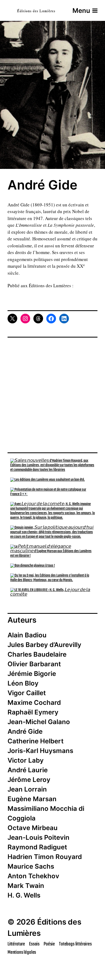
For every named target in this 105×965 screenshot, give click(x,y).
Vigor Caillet (27, 693)
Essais (34, 944)
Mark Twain (26, 886)
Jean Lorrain (27, 789)
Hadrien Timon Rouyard (45, 857)
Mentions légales (22, 952)
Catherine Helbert (36, 741)
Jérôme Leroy (29, 780)
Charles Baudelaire (37, 654)
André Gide (25, 731)
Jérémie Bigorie (32, 674)
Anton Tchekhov (33, 876)
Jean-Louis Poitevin (38, 837)
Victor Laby (26, 760)
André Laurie (28, 770)
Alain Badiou (27, 635)
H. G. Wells (24, 895)
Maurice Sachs (31, 866)
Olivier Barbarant (34, 664)
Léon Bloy (23, 683)
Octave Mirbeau (33, 828)
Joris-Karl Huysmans (40, 751)
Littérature (16, 944)
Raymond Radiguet (37, 847)
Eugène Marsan (32, 799)
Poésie (49, 944)
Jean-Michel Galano (39, 722)
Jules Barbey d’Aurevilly (44, 645)
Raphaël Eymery (33, 712)
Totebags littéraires (75, 944)
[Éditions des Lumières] (36, 10)
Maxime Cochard (34, 702)
